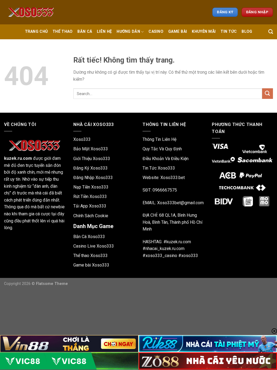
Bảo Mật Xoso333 (90, 148)
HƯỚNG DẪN (128, 31)
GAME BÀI (177, 31)
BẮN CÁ (84, 31)
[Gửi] (267, 93)
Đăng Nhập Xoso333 (93, 177)
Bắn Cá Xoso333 (89, 236)
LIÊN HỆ (104, 31)
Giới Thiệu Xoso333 (91, 158)
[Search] (270, 31)
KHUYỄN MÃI (204, 31)
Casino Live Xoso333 (93, 246)
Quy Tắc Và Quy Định (162, 148)
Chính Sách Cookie (90, 215)
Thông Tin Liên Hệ (159, 139)
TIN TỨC (228, 31)
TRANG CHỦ (36, 31)
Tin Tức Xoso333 (159, 168)
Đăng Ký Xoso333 (90, 168)
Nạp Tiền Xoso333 (90, 187)
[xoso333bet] (31, 12)
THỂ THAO (62, 31)
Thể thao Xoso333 (90, 255)
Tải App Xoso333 (89, 206)
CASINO (156, 31)
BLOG (247, 31)
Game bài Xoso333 (91, 265)
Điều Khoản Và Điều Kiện (166, 158)
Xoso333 (82, 139)
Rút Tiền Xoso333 (90, 196)
